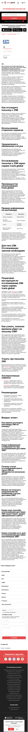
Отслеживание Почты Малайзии (14, 680)
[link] (5, 659)
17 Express (4, 600)
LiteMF (3, 582)
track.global (14, 291)
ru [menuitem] (24, 2)
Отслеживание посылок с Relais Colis (14, 696)
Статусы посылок (14, 709)
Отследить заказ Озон (14, 693)
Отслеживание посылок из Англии (14, 677)
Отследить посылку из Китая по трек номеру (14, 670)
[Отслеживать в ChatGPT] (24, 29)
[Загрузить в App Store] (7, 29)
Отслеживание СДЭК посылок (14, 682)
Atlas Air (4, 597)
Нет (17, 729)
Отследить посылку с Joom (14, 673)
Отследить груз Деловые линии (14, 684)
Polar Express (5, 589)
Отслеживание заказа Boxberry (14, 687)
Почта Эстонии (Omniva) (14, 700)
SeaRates (6, 380)
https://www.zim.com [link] (7, 48)
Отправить (14, 637)
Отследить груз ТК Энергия (14, 689)
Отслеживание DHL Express (14, 686)
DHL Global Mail (6, 571)
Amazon (4, 593)
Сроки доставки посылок (14, 707)
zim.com (7, 367)
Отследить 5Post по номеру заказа (14, 695)
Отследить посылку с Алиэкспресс (14, 671)
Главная (3, 34)
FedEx (3, 575)
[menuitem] (2, 2)
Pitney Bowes (5, 586)
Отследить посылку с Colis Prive (14, 698)
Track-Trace (6, 385)
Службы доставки (12, 34)
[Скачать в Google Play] (17, 29)
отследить (14, 18)
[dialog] (14, 726)
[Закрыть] (23, 721)
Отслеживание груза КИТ (14, 691)
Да (11, 729)
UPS (3, 578)
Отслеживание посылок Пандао (14, 675)
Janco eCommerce (6, 604)
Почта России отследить (14, 679)
